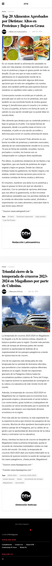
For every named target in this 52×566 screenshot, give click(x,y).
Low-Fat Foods (9, 220)
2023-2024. (12, 475)
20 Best (11, 217)
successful (19, 483)
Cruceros (11, 267)
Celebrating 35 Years (9, 547)
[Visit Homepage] (26, 3)
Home (4, 11)
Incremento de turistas (34, 479)
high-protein (41, 217)
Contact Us (19, 545)
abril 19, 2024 (37, 32)
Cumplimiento (7, 545)
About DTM (30, 545)
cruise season (8, 479)
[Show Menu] (3, 4)
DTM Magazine (12, 535)
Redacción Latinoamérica (18, 31)
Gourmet (11, 11)
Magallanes (7, 483)
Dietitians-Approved (25, 217)
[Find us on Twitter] (3, 559)
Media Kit (23, 547)
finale (19, 479)
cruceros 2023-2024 (28, 475)
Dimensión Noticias (16, 291)
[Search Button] (49, 4)
